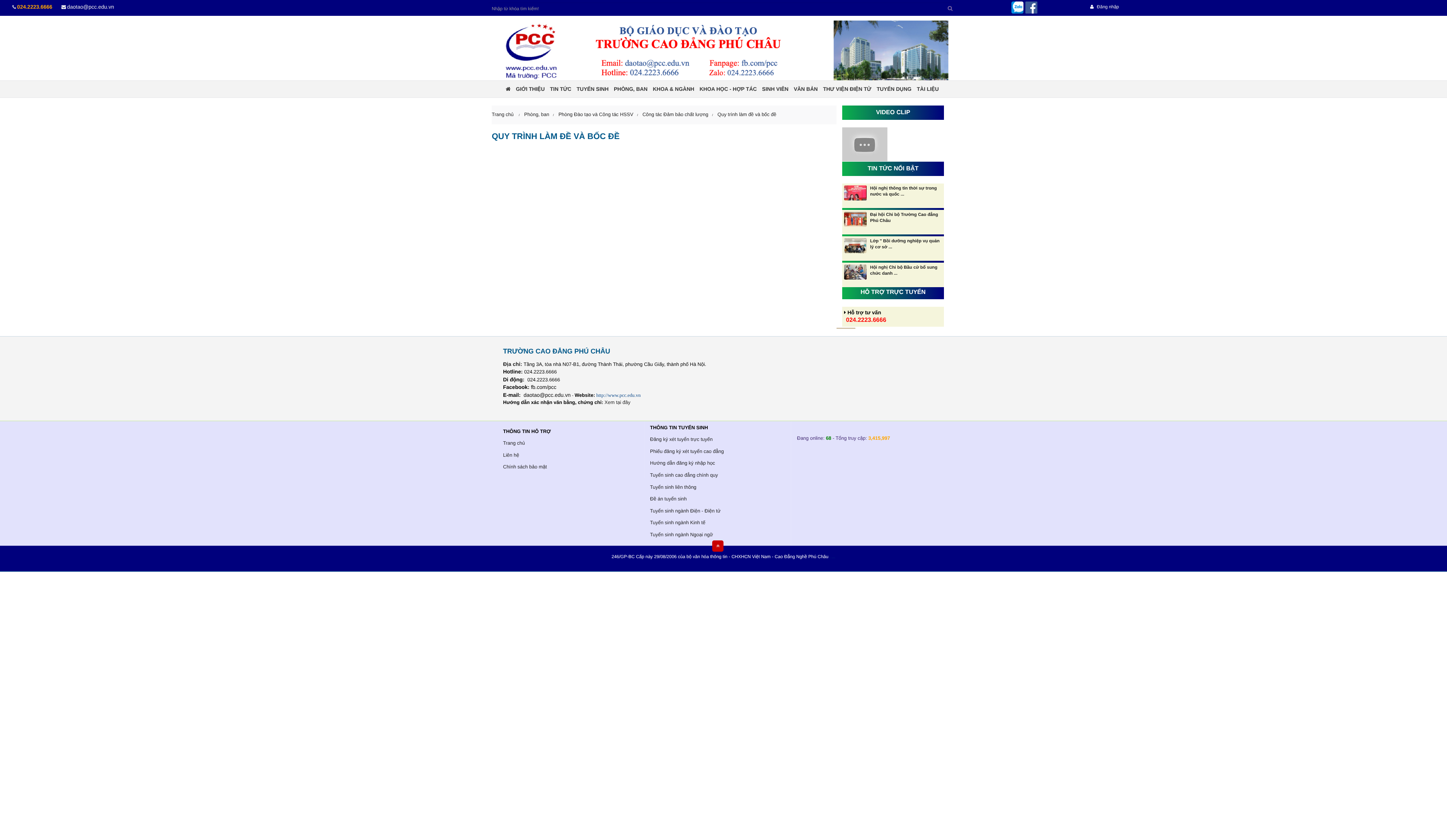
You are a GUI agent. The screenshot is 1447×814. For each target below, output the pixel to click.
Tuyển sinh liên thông (673, 487)
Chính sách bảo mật (525, 467)
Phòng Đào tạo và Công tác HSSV (595, 114)
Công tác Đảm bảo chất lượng (675, 114)
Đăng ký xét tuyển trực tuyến (681, 439)
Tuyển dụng (894, 89)
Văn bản (806, 89)
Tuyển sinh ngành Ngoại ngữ (681, 534)
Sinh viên (775, 89)
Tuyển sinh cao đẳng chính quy (684, 475)
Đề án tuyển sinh (668, 499)
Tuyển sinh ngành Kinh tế (677, 522)
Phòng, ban (630, 89)
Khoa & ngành (673, 89)
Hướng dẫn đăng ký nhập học (682, 463)
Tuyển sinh (593, 89)
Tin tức (561, 89)
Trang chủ (514, 443)
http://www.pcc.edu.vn (618, 395)
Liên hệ (511, 455)
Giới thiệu (530, 89)
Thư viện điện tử (847, 89)
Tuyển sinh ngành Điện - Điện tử (685, 511)
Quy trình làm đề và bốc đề (746, 114)
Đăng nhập (1107, 6)
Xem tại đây (617, 402)
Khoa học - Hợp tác (728, 89)
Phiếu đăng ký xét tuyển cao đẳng (687, 451)
